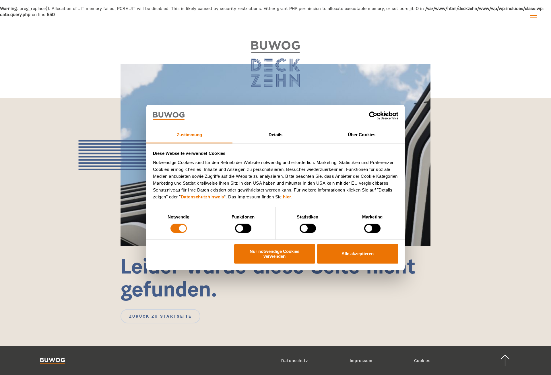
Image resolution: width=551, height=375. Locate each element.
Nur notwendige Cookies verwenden (274, 254)
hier (287, 196)
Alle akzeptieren (358, 253)
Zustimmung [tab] (189, 134)
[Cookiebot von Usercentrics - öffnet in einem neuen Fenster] (373, 116)
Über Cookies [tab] (361, 134)
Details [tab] (276, 134)
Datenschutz (294, 361)
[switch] (243, 228)
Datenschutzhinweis (202, 196)
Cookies (422, 361)
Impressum (361, 361)
